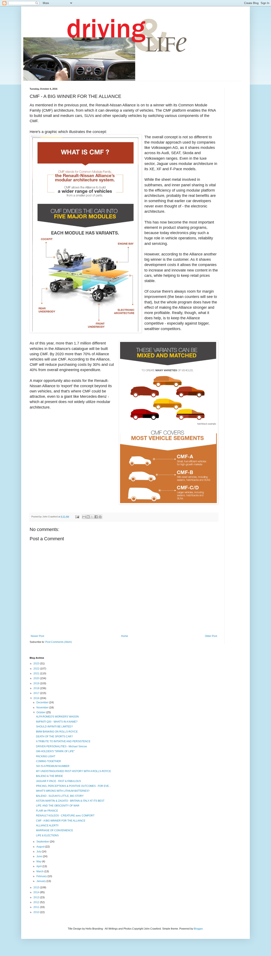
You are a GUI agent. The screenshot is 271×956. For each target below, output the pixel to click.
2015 (36, 887)
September (43, 841)
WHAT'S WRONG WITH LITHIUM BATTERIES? (63, 790)
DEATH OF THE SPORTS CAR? (54, 736)
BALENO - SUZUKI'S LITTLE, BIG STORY (60, 795)
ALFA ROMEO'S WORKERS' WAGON (57, 716)
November (42, 707)
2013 (36, 897)
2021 (36, 673)
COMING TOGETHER (48, 761)
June (39, 856)
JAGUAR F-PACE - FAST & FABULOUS (58, 781)
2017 (36, 693)
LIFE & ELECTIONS (47, 835)
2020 (36, 678)
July (39, 851)
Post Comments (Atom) (58, 642)
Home (124, 636)
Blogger (198, 928)
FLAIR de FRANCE (47, 810)
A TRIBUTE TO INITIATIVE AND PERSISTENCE (63, 741)
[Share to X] (92, 517)
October (41, 712)
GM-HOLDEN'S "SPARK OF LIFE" (55, 751)
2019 (36, 683)
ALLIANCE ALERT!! (47, 825)
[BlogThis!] (88, 517)
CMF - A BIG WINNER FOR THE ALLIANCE (60, 820)
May (39, 861)
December (42, 702)
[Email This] (84, 517)
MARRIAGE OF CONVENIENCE (54, 830)
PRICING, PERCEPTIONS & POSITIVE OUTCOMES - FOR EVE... (73, 786)
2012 (36, 902)
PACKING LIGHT (45, 756)
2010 (36, 912)
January (41, 881)
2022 (36, 668)
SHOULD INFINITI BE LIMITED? (54, 726)
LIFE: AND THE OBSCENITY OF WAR (57, 805)
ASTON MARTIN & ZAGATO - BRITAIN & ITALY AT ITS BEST (70, 800)
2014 (36, 892)
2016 (36, 698)
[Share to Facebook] (96, 517)
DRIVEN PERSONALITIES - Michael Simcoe (61, 746)
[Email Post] (77, 516)
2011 (36, 907)
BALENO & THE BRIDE (49, 776)
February (41, 876)
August (40, 846)
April (39, 866)
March (40, 871)
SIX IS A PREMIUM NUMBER (52, 766)
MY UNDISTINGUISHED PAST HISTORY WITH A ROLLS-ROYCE (73, 771)
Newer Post (37, 636)
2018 (36, 688)
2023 (36, 663)
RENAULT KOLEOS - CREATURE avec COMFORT (65, 815)
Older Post (211, 636)
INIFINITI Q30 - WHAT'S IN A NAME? (56, 721)
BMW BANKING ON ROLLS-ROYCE (57, 731)
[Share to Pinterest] (100, 517)
